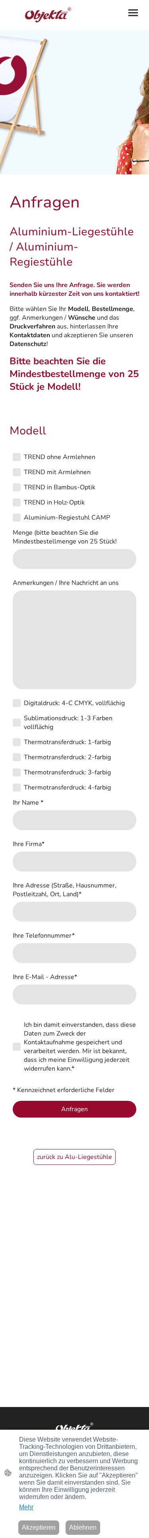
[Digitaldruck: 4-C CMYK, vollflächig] (17, 703)
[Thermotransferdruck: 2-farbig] (17, 757)
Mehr (26, 1507)
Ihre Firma (29, 844)
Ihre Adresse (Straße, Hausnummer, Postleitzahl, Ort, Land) (64, 890)
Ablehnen (83, 1527)
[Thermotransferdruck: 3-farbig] (17, 772)
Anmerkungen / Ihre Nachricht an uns (66, 582)
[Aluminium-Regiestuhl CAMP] (17, 518)
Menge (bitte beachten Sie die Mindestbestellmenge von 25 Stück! (65, 537)
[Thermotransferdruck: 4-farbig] (17, 787)
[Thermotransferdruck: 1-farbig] (17, 742)
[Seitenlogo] (41, 14)
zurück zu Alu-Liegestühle (74, 1157)
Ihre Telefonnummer (44, 935)
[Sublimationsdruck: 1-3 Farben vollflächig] (17, 723)
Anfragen (74, 1109)
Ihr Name (28, 802)
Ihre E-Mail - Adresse (45, 977)
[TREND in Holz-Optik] (17, 502)
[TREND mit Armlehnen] (17, 472)
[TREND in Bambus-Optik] (17, 487)
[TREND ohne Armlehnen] (17, 457)
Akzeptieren (39, 1527)
